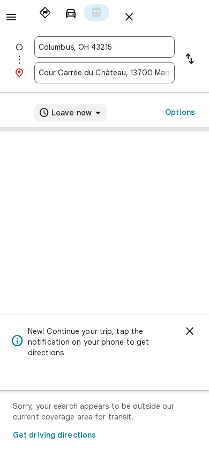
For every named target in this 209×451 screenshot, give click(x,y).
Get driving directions (54, 435)
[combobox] (104, 47)
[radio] (45, 13)
